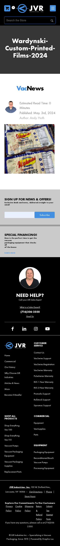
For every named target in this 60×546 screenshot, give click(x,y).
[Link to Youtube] (47, 328)
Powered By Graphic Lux (42, 539)
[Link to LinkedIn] (24, 328)
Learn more (9, 253)
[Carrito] (7, 8)
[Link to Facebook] (12, 328)
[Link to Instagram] (35, 328)
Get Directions (35, 491)
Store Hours (30, 496)
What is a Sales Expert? (30, 307)
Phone (49, 491)
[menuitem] (15, 355)
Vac (30, 88)
